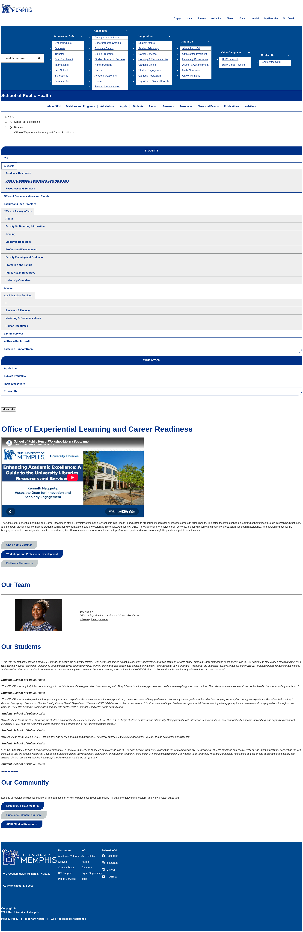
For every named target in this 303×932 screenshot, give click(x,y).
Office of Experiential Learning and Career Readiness (37, 181)
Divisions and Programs (80, 106)
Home (11, 116)
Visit (189, 18)
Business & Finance (18, 310)
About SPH (54, 106)
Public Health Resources (20, 272)
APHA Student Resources (21, 824)
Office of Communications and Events (26, 196)
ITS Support (64, 873)
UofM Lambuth (230, 59)
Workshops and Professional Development (32, 554)
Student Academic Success (110, 59)
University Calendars (18, 280)
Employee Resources (18, 241)
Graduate (60, 48)
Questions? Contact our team (24, 815)
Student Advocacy (148, 48)
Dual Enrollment (64, 59)
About (9, 218)
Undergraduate (63, 43)
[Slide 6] (17, 771)
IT (7, 302)
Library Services (14, 333)
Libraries (99, 81)
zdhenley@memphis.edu (94, 619)
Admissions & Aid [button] (64, 36)
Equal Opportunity (92, 873)
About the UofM (191, 48)
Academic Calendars (70, 856)
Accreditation (89, 856)
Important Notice (35, 919)
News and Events (208, 106)
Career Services (147, 54)
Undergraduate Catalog (108, 43)
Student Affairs (146, 43)
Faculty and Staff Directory (20, 204)
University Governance (195, 59)
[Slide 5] (14, 771)
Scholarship (61, 75)
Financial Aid (62, 81)
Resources (186, 106)
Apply (177, 18)
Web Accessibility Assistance (68, 919)
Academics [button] (100, 30)
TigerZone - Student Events (153, 81)
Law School (61, 70)
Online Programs (104, 54)
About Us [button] (187, 41)
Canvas (99, 70)
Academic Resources (18, 173)
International (62, 64)
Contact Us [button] (267, 55)
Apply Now (10, 368)
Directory (87, 867)
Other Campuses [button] (231, 52)
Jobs (84, 879)
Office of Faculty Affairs (18, 211)
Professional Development (21, 249)
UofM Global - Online (234, 64)
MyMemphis (271, 18)
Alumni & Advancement (195, 64)
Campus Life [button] (145, 36)
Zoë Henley (86, 611)
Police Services (67, 879)
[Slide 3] (9, 771)
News (230, 18)
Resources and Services (20, 188)
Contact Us (10, 391)
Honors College (103, 64)
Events (202, 18)
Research (168, 106)
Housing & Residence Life (153, 59)
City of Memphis (191, 75)
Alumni (153, 106)
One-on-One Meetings (19, 545)
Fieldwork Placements (19, 563)
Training (10, 234)
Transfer (59, 54)
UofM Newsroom (191, 70)
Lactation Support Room (18, 349)
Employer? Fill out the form (22, 806)
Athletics (216, 18)
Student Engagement (150, 70)
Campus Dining (147, 64)
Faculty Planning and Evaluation (25, 257)
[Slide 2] (5, 771)
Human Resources (17, 326)
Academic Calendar (106, 75)
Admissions (107, 106)
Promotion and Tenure (19, 265)
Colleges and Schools (107, 37)
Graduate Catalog (104, 48)
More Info (9, 409)
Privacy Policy (9, 919)
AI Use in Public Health (17, 341)
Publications (231, 106)
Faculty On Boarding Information (25, 226)
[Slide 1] (2, 771)
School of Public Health (27, 121)
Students (137, 106)
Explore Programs (15, 376)
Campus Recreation (149, 75)
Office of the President (194, 54)
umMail (255, 18)
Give (242, 18)
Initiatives (250, 106)
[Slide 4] (12, 771)
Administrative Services (18, 295)
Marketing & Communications (23, 318)
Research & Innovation (107, 86)
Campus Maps (66, 867)
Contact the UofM (271, 62)
